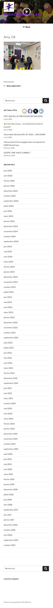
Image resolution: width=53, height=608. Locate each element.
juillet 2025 (9, 206)
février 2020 (9, 424)
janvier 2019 (9, 484)
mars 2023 (8, 312)
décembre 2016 (11, 525)
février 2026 (9, 181)
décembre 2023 (11, 277)
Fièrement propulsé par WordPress (17, 602)
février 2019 (9, 479)
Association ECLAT (22, 14)
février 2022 (9, 373)
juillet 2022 (9, 348)
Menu (28, 27)
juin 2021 (8, 388)
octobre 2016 (9, 530)
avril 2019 (8, 469)
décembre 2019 (11, 434)
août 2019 (8, 454)
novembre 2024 (11, 231)
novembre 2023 (11, 282)
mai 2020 (8, 408)
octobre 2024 (10, 236)
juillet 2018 (8, 495)
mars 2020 (8, 419)
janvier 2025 (9, 221)
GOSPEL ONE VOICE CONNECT (17, 153)
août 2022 (8, 343)
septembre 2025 (11, 201)
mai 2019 (8, 464)
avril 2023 (8, 307)
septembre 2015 (11, 540)
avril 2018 (8, 505)
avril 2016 (8, 535)
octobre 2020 (10, 403)
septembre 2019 (11, 449)
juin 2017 (8, 515)
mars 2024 (8, 262)
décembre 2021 (10, 378)
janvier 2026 (9, 186)
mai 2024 (8, 252)
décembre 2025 (11, 191)
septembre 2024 (11, 241)
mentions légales (11, 579)
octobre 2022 (10, 333)
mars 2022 (8, 368)
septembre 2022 (11, 338)
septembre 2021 (11, 383)
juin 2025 (8, 211)
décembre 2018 (11, 489)
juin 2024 (8, 246)
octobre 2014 (9, 545)
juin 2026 (8, 171)
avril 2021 (8, 393)
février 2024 (9, 267)
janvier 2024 (9, 272)
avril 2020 (8, 414)
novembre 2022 (11, 328)
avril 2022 (8, 363)
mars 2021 (8, 398)
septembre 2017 (11, 510)
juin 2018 (8, 500)
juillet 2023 (9, 292)
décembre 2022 (11, 322)
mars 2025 (8, 216)
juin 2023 (8, 297)
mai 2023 (8, 302)
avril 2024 (8, 257)
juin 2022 (8, 353)
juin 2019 (8, 459)
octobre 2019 (9, 444)
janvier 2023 (9, 317)
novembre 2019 (11, 439)
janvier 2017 (9, 520)
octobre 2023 (10, 287)
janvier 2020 (9, 429)
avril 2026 (8, 176)
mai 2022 (8, 358)
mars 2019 (8, 474)
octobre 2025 (10, 196)
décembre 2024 (11, 226)
